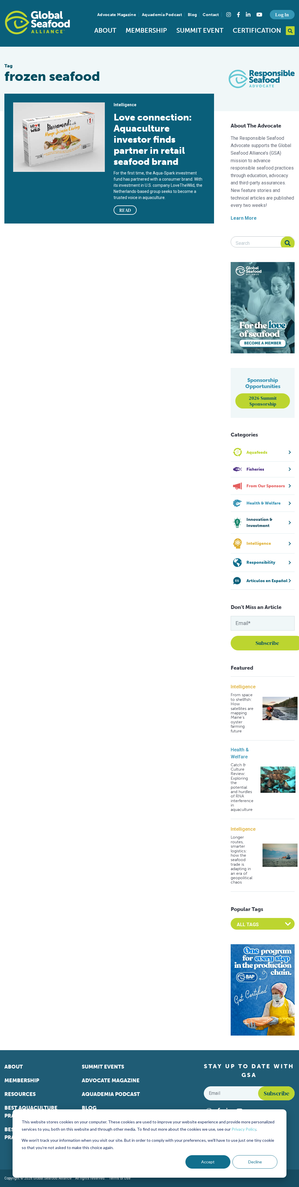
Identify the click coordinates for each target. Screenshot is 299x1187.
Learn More (244, 218)
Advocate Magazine (116, 14)
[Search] (288, 243)
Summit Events (103, 1067)
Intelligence (243, 686)
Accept (208, 1161)
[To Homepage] (37, 22)
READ (125, 210)
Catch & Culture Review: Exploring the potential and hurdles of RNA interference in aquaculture (242, 787)
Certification (257, 30)
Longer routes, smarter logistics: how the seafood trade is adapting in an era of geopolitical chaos (241, 859)
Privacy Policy (244, 1129)
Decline (255, 1161)
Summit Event (199, 30)
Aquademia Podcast (162, 14)
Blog (192, 14)
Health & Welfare (240, 753)
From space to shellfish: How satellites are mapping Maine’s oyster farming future (242, 713)
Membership (146, 30)
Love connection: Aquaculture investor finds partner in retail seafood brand (153, 139)
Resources (20, 1094)
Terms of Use (120, 1178)
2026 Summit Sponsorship (263, 401)
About (105, 30)
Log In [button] (282, 14)
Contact (211, 14)
